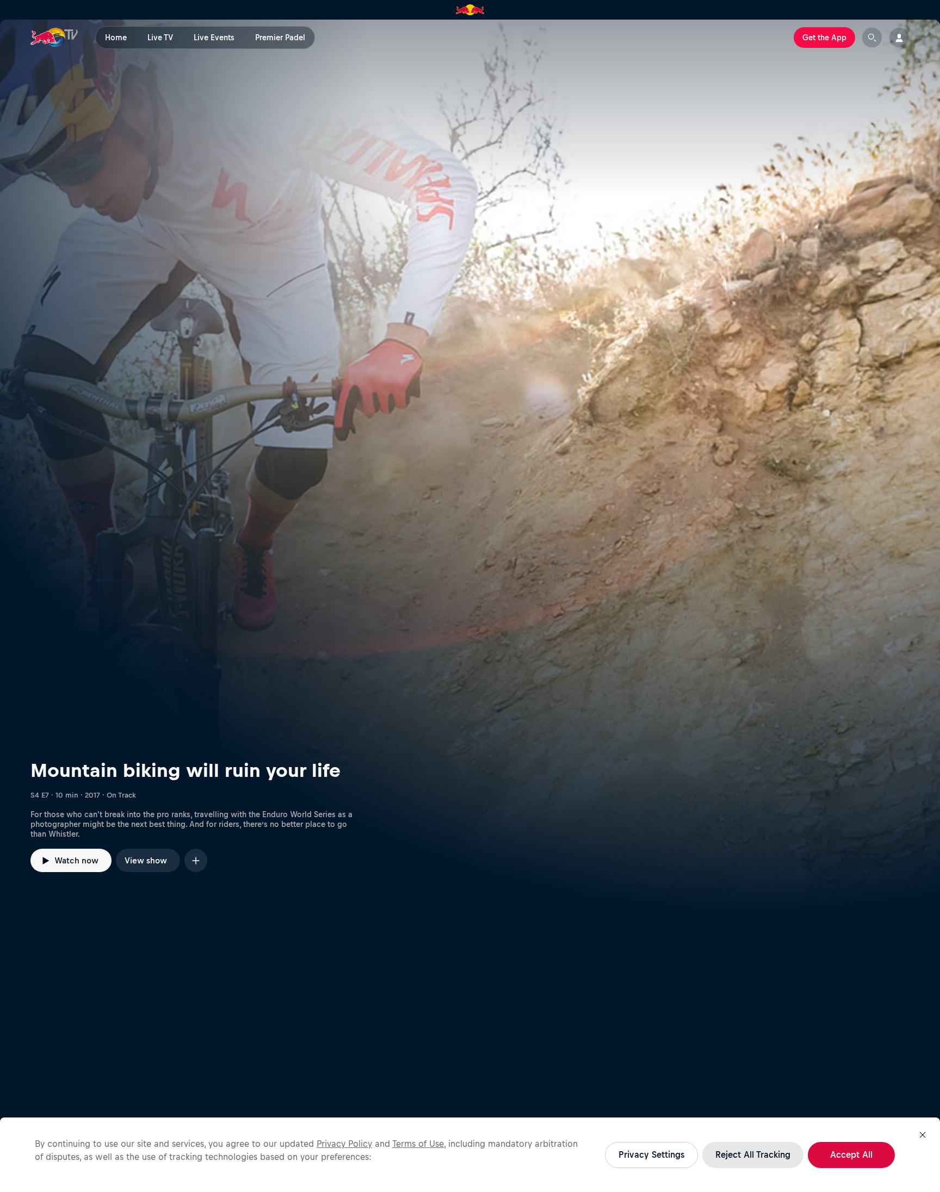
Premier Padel (280, 37)
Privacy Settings (651, 1154)
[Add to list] (195, 860)
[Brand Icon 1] (470, 10)
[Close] (922, 1135)
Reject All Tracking (752, 1154)
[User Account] (899, 37)
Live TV (160, 37)
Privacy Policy (344, 1143)
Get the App (824, 37)
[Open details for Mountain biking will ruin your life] (470, 466)
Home (116, 37)
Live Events (214, 37)
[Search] (872, 37)
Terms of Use (418, 1143)
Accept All (851, 1154)
